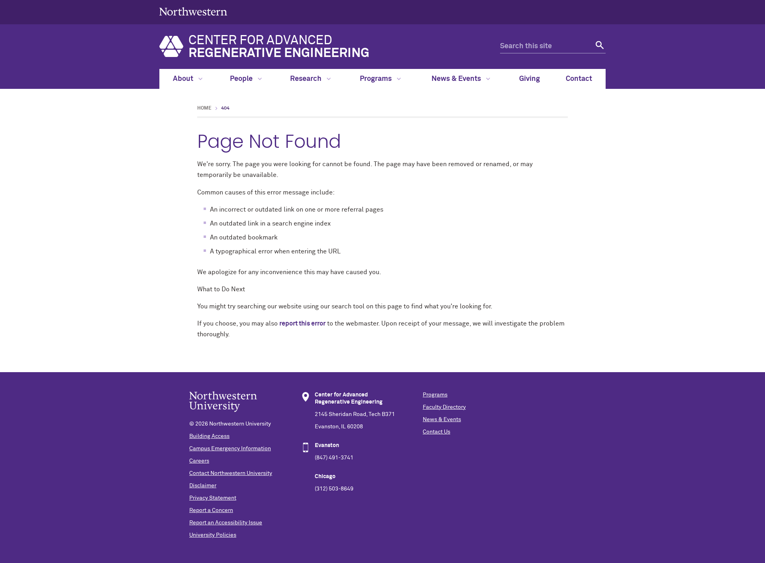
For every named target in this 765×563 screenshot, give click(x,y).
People (242, 78)
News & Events (457, 78)
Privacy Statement (212, 498)
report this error (302, 323)
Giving (529, 78)
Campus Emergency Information (230, 448)
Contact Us (436, 432)
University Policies (212, 535)
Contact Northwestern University (230, 473)
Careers (199, 461)
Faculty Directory (444, 407)
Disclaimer (202, 485)
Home (204, 108)
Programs (376, 78)
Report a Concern (211, 510)
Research (306, 78)
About (184, 78)
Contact (579, 78)
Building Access (209, 436)
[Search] (599, 46)
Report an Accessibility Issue (225, 523)
